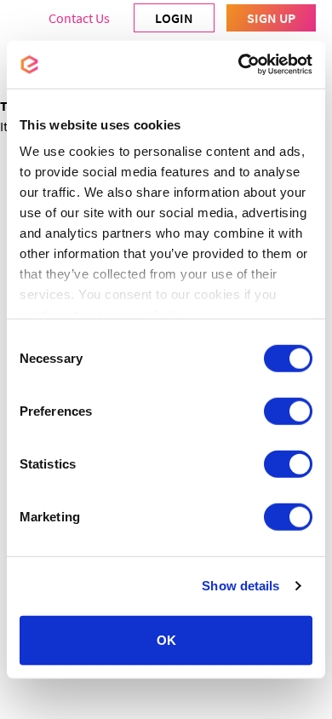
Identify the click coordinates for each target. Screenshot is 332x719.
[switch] (288, 410)
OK (166, 639)
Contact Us (79, 17)
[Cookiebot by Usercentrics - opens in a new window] (238, 65)
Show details (240, 585)
